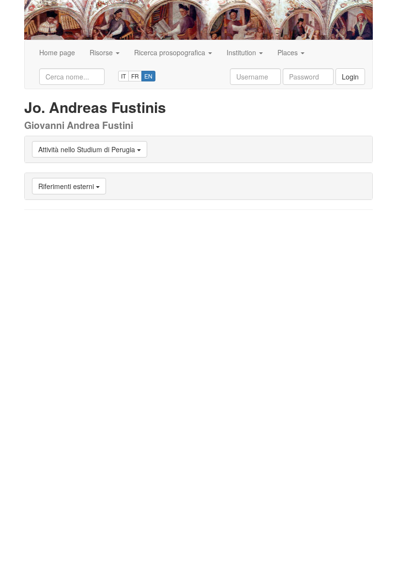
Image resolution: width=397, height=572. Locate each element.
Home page (57, 52)
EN (148, 76)
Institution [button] (242, 52)
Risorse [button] (102, 52)
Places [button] (288, 52)
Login (350, 76)
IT (123, 76)
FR (135, 76)
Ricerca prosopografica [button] (170, 52)
